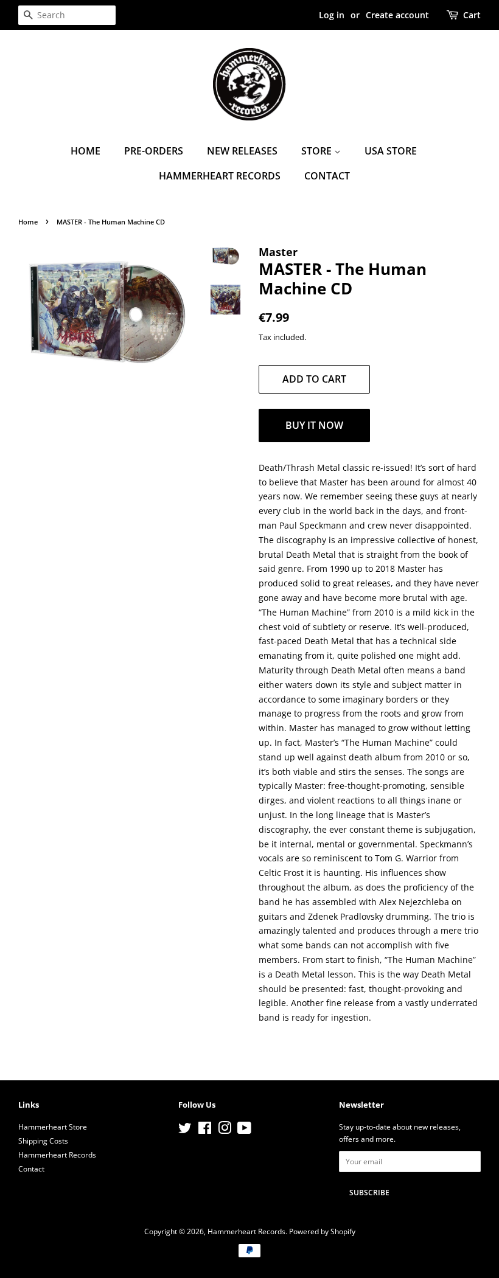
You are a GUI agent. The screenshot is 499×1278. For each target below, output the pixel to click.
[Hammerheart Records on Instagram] (224, 1130)
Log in (331, 15)
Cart (472, 15)
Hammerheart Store (52, 1126)
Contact (327, 175)
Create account (397, 15)
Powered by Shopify (322, 1231)
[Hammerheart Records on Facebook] (205, 1130)
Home (85, 151)
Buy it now (314, 425)
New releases (242, 151)
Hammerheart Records (220, 175)
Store (317, 151)
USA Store (391, 151)
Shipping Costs (43, 1140)
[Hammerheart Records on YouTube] (244, 1130)
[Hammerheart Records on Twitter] (185, 1130)
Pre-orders (153, 151)
